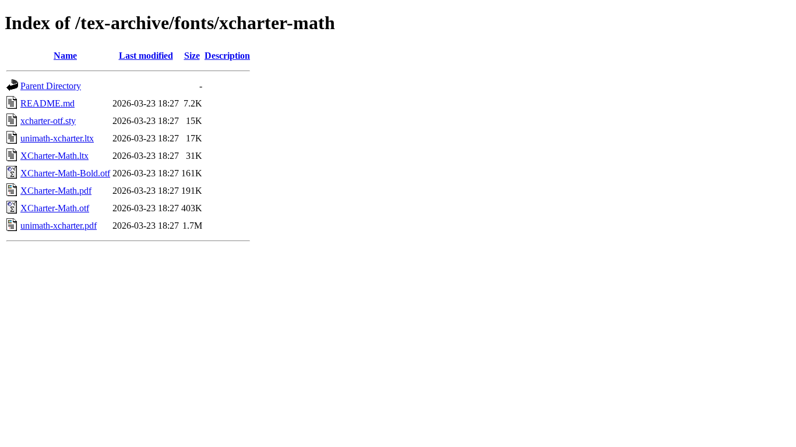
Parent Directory (50, 86)
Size (192, 56)
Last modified (146, 56)
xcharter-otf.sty (48, 121)
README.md (47, 103)
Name (65, 56)
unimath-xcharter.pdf (58, 225)
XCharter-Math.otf (54, 208)
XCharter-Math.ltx (54, 156)
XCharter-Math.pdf (55, 191)
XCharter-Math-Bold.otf (65, 173)
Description (227, 56)
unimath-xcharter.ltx (57, 138)
